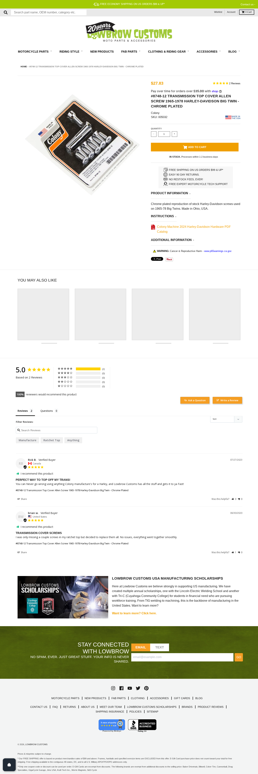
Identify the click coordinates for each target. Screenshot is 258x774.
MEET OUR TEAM (111, 706)
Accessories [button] (207, 51)
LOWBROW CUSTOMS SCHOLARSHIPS (151, 706)
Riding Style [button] (69, 51)
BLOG (199, 698)
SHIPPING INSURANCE (110, 711)
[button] (234, 499)
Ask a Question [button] (197, 400)
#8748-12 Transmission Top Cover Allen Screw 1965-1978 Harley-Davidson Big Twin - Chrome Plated (72, 490)
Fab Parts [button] (129, 51)
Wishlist (218, 12)
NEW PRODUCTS (95, 698)
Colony (155, 112)
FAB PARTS (118, 698)
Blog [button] (232, 51)
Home (24, 66)
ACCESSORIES (159, 698)
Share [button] (23, 499)
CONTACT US (38, 706)
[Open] (9, 764)
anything (73, 440)
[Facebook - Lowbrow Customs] (121, 688)
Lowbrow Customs (36, 744)
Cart (248, 12)
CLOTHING (138, 698)
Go (238, 657)
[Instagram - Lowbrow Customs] (113, 688)
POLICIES (135, 711)
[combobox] (49, 12)
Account (231, 12)
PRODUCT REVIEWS (210, 706)
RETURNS (69, 706)
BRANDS (187, 706)
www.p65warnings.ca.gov (218, 251)
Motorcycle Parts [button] (33, 51)
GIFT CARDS (182, 698)
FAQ (55, 706)
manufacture (27, 440)
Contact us (247, 4)
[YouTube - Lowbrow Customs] (129, 688)
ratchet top (51, 440)
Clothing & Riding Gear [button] (167, 51)
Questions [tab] (46, 411)
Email (140, 647)
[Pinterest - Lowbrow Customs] (146, 688)
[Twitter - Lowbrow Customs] (138, 688)
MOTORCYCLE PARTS (65, 698)
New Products (102, 51)
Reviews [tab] (23, 411)
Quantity (156, 128)
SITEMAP (152, 711)
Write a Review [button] (229, 400)
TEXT (159, 647)
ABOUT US (87, 706)
